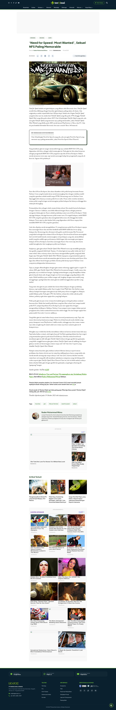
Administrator (63, 395)
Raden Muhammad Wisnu (52, 412)
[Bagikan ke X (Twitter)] (52, 55)
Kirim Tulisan (45, 691)
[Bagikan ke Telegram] (45, 55)
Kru (43, 688)
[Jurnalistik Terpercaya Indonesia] (94, 686)
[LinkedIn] (95, 690)
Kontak (44, 697)
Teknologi (56, 7)
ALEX (47, 370)
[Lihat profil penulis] (35, 419)
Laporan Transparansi (66, 697)
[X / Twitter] (11, 2)
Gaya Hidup (88, 7)
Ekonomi (48, 7)
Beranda (32, 37)
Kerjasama (63, 686)
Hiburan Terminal (53, 404)
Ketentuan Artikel (46, 694)
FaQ (61, 688)
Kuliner (33, 7)
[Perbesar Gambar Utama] (58, 104)
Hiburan (79, 7)
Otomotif (71, 7)
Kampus (40, 7)
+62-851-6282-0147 (15, 695)
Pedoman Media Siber (66, 691)
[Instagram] (8, 2)
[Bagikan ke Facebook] (48, 55)
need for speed (65, 404)
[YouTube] (18, 2)
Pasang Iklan (63, 700)
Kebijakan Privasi (64, 694)
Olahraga (64, 7)
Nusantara (26, 7)
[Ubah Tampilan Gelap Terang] (111, 705)
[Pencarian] (107, 3)
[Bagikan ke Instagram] (41, 55)
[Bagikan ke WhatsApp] (37, 55)
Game (49, 37)
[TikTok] (16, 2)
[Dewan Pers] (88, 686)
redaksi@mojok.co (15, 693)
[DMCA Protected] (84, 686)
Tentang (44, 686)
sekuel (75, 404)
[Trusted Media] (80, 686)
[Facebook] (13, 2)
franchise (37, 404)
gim (45, 404)
